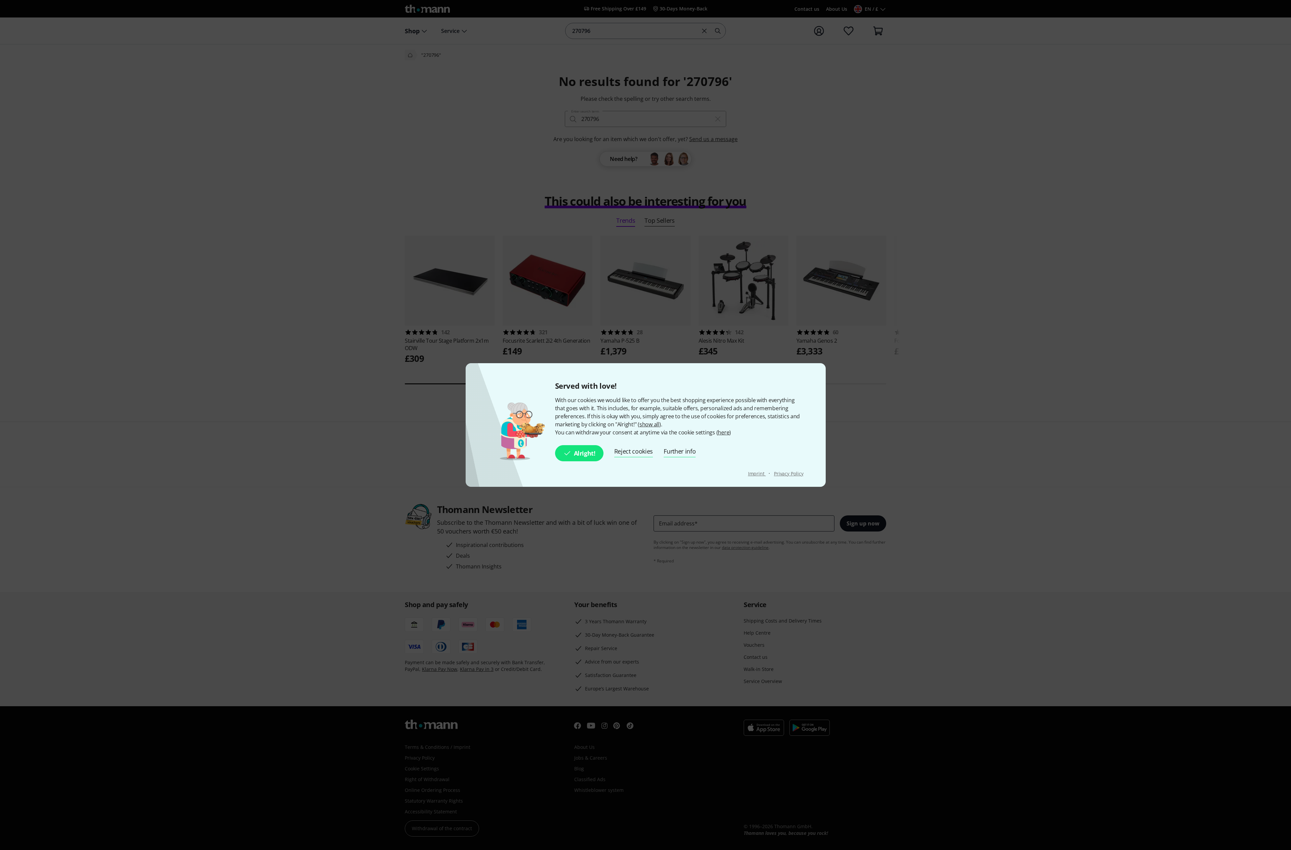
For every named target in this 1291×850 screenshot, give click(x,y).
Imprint (757, 473)
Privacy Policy (789, 473)
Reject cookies (633, 451)
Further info (680, 451)
